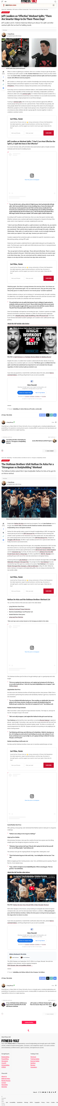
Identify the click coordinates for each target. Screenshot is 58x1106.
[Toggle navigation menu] (53, 5)
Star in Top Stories (40, 392)
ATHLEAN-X (10, 86)
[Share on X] (3, 81)
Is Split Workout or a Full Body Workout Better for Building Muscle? (32, 357)
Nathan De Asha (19, 523)
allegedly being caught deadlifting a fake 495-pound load (31, 315)
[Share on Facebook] (3, 77)
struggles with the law (13, 539)
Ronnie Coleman (44, 720)
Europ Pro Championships (43, 547)
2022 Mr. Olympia (46, 554)
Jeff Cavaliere (32, 409)
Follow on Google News (25, 392)
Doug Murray (11, 34)
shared (15, 686)
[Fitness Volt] (29, 1)
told (39, 213)
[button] (3, 2)
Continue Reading (29, 1022)
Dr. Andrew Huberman (24, 409)
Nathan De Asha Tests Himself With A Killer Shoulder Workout (31, 905)
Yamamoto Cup (16, 552)
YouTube (44, 396)
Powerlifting (5, 1032)
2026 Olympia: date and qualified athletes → (20, 965)
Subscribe (49, 133)
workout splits (27, 93)
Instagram (32, 396)
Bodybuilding (5, 12)
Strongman (35, 972)
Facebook (27, 396)
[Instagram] (55, 422)
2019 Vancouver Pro (29, 533)
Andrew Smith (11, 1056)
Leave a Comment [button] (50, 450)
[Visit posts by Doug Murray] (3, 422)
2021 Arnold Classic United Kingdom (45, 550)
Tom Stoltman (44, 562)
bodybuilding (15, 409)
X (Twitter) (37, 396)
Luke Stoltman (47, 523)
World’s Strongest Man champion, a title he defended (22, 566)
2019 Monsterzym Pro (41, 537)
